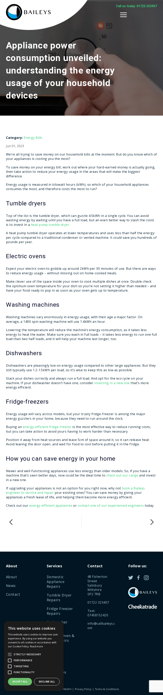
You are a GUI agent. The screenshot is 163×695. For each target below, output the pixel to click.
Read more (36, 646)
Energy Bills (33, 137)
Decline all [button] (47, 681)
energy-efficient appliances (50, 505)
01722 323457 (98, 602)
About (11, 576)
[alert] (34, 656)
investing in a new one (112, 383)
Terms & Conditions (107, 689)
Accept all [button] (20, 681)
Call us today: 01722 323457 (136, 6)
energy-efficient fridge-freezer (47, 427)
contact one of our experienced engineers (111, 505)
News (11, 585)
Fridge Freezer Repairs (60, 611)
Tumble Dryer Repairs (59, 597)
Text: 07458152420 (97, 613)
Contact (13, 594)
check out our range (122, 475)
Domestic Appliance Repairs (55, 581)
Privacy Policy (83, 689)
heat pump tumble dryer (50, 224)
